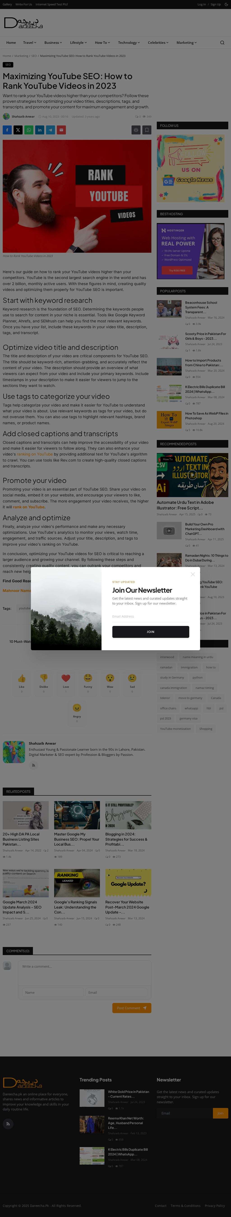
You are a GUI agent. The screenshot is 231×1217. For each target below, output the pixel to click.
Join (151, 632)
